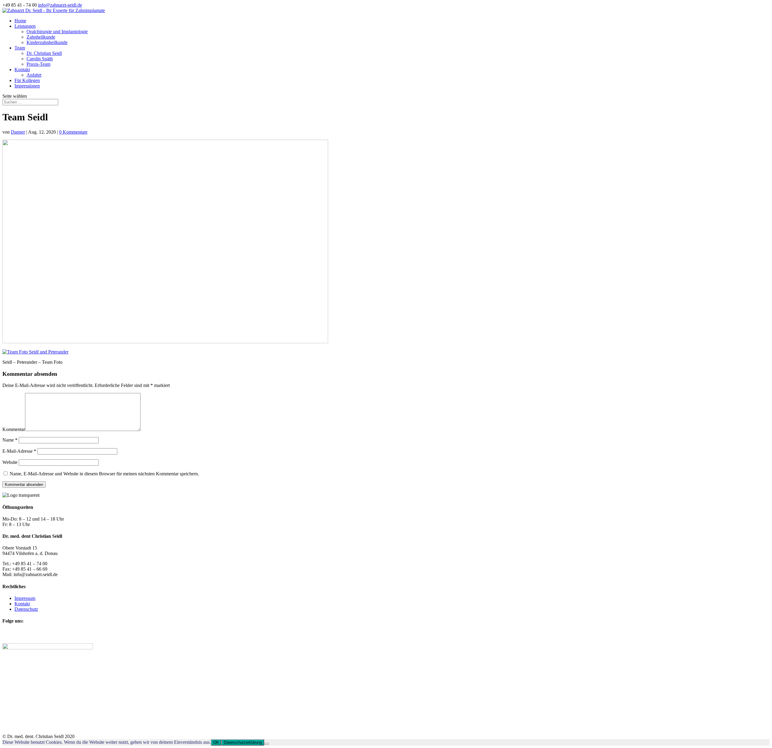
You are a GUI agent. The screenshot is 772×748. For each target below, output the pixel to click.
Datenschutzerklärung (243, 742)
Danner (18, 132)
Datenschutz (26, 609)
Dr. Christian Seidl (44, 53)
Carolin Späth (40, 58)
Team (19, 47)
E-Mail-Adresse (19, 451)
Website (9, 462)
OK (216, 742)
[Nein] (266, 744)
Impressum (24, 598)
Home (20, 20)
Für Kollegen (27, 80)
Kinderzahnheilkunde (47, 42)
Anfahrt (34, 75)
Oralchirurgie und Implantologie (57, 31)
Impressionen (27, 85)
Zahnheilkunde (41, 37)
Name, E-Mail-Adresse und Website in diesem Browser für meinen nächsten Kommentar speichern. (104, 473)
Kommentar (13, 429)
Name (9, 439)
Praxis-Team (38, 64)
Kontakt (22, 69)
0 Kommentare (73, 132)
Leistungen (25, 26)
